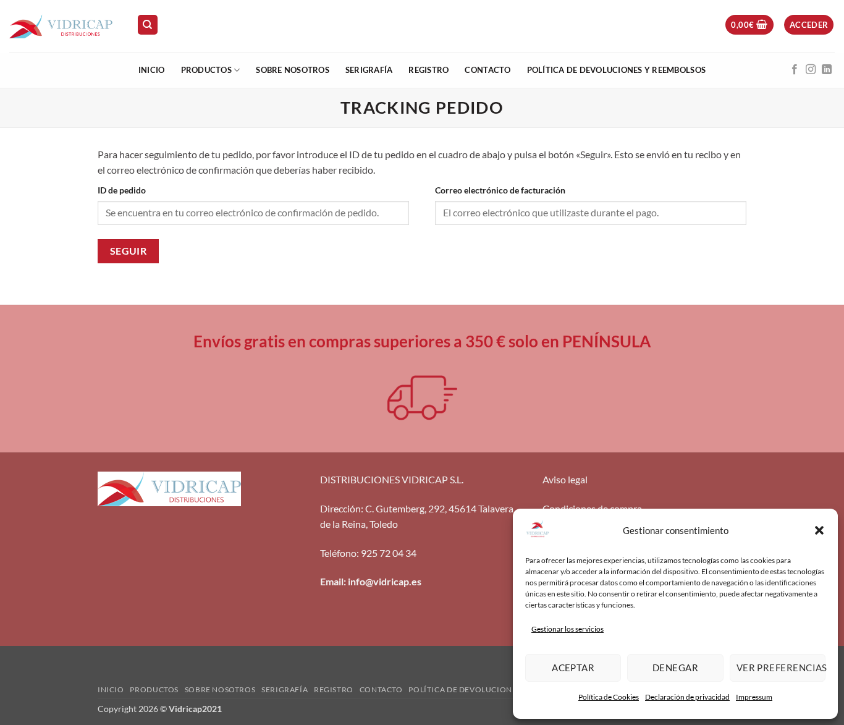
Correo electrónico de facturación (500, 190)
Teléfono (338, 553)
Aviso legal (565, 479)
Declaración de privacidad (687, 697)
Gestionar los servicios (567, 629)
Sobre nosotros (292, 70)
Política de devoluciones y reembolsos (616, 70)
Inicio (151, 70)
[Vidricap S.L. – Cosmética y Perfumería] (63, 26)
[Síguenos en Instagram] (811, 69)
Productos (206, 70)
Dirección (340, 508)
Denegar (675, 667)
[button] (819, 530)
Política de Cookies (608, 697)
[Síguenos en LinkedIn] (827, 69)
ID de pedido (122, 190)
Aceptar (573, 667)
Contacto (487, 70)
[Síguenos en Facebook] (795, 69)
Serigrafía (369, 70)
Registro (428, 70)
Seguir (128, 251)
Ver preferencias (780, 667)
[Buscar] (148, 25)
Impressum (754, 697)
